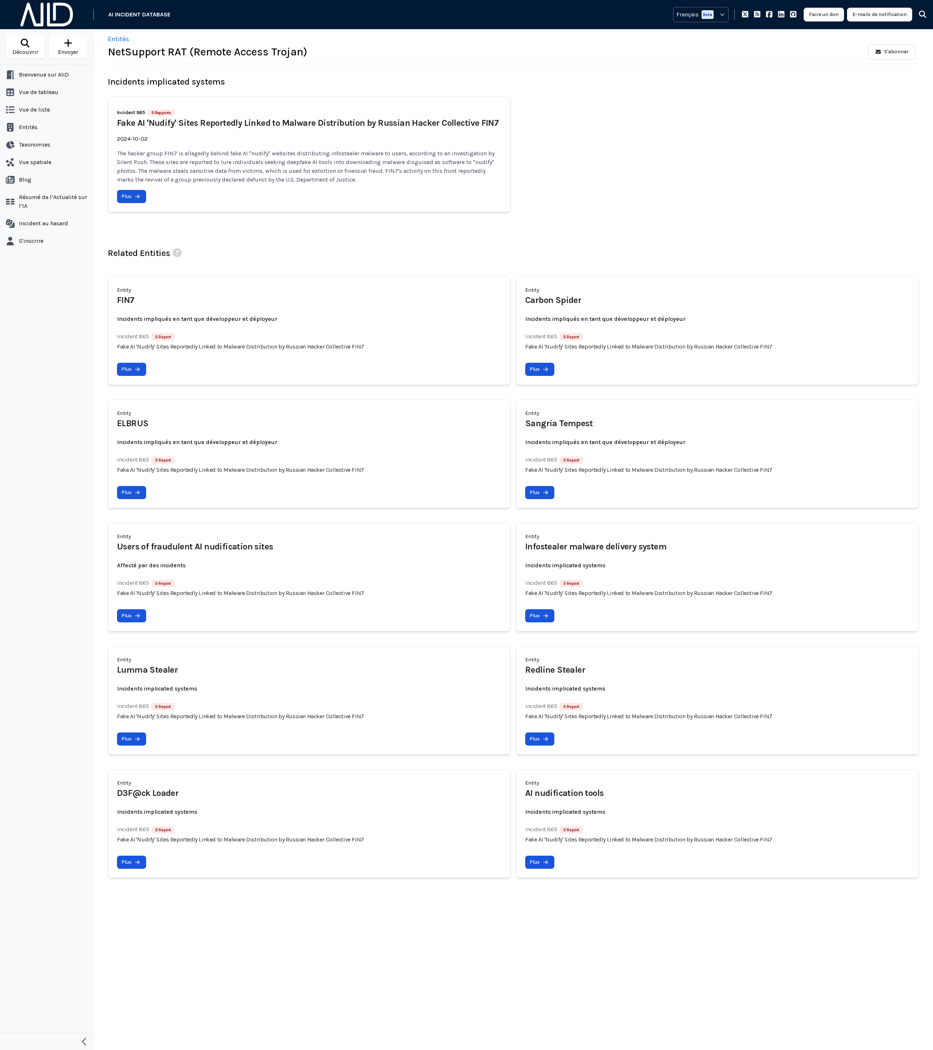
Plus (126, 196)
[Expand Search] (918, 14)
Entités (118, 39)
